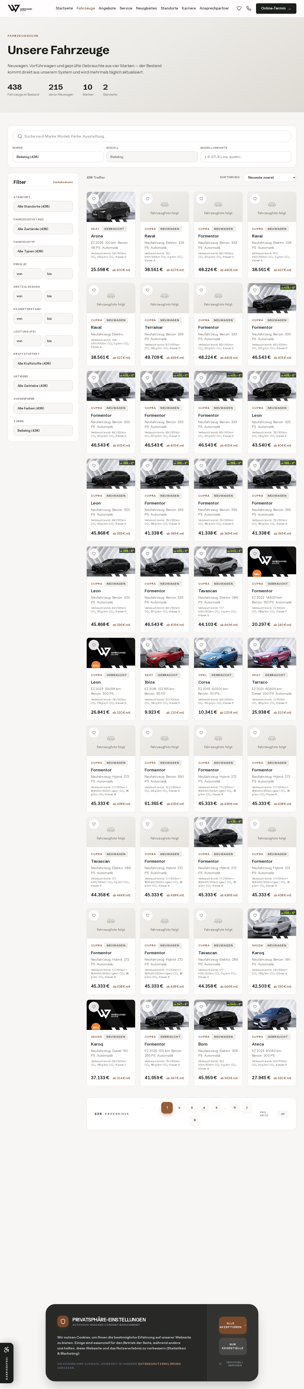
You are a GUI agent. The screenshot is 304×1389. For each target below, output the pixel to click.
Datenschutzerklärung (159, 1364)
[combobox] (157, 136)
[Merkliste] (239, 8)
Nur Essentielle (232, 1346)
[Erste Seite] (142, 1107)
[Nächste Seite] (247, 1107)
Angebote (107, 8)
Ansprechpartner (214, 8)
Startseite (64, 8)
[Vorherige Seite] (154, 1107)
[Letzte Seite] (195, 1120)
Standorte (169, 8)
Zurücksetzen (63, 182)
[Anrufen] (249, 8)
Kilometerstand (27, 309)
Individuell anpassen (235, 1364)
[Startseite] (20, 8)
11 (235, 1107)
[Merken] (94, 199)
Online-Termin (273, 8)
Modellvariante (214, 147)
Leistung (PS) (25, 331)
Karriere (189, 8)
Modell (112, 147)
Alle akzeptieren (230, 1325)
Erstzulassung (27, 286)
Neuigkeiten (146, 8)
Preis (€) (20, 264)
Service (126, 8)
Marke (18, 147)
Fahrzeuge (86, 8)
